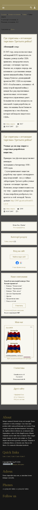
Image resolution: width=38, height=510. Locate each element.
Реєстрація (16, 227)
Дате (12, 29)
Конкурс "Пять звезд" (13, 291)
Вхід (23, 227)
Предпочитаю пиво (12, 299)
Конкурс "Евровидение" (14, 288)
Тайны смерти (10, 124)
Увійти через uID (19, 257)
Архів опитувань (18, 310)
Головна (4, 14)
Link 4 (18, 456)
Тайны (24, 14)
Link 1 (5, 456)
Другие (8, 296)
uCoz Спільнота (19, 397)
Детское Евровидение (13, 293)
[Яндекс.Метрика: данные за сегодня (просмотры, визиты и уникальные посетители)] (17, 464)
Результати (8, 310)
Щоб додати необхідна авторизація (19, 358)
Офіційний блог (19, 394)
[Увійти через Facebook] (17, 262)
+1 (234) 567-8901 (9, 489)
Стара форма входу (19, 267)
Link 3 (14, 456)
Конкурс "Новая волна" (14, 286)
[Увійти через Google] (20, 262)
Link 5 (23, 456)
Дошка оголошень (14, 14)
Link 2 (9, 456)
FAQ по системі (19, 399)
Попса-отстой (11, 301)
